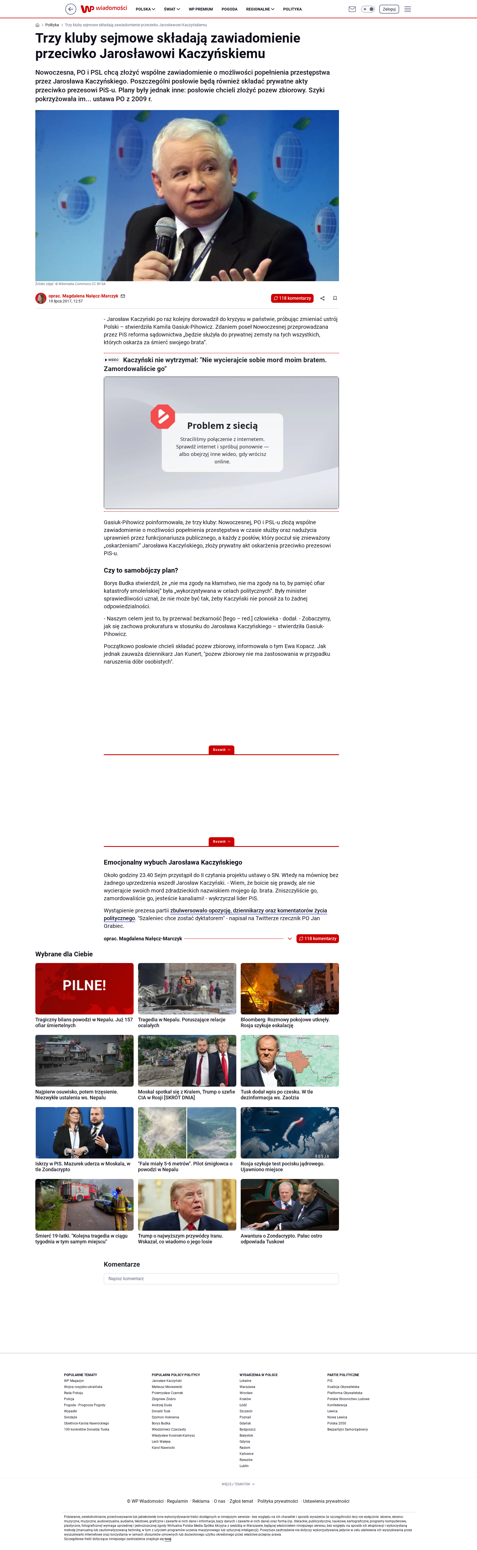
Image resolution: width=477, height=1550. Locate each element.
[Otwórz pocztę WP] (352, 9)
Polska (143, 9)
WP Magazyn (74, 1381)
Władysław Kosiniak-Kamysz (173, 1435)
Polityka (292, 9)
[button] (368, 9)
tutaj (168, 1539)
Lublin (244, 1466)
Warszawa (247, 1387)
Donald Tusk (161, 1411)
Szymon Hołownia (165, 1417)
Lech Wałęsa (161, 1442)
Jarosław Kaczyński (167, 1381)
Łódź (243, 1405)
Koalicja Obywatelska (343, 1387)
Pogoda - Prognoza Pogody (84, 1405)
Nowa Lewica (337, 1417)
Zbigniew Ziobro (164, 1399)
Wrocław (246, 1393)
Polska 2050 (336, 1423)
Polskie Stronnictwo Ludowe (348, 1399)
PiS (329, 1381)
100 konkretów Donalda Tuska (86, 1429)
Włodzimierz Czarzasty (169, 1429)
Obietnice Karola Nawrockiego (86, 1423)
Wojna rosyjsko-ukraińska (83, 1387)
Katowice (246, 1454)
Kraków (245, 1399)
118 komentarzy (295, 298)
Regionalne (258, 9)
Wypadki (70, 1411)
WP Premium (201, 9)
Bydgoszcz (248, 1429)
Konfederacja (337, 1405)
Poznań (245, 1417)
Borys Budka (161, 1423)
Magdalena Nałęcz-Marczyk (90, 296)
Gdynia (245, 1442)
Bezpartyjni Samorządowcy (347, 1429)
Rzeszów (246, 1460)
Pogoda (229, 9)
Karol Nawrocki (163, 1448)
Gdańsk (245, 1423)
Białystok (246, 1435)
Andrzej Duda (162, 1405)
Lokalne (245, 1381)
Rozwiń (219, 750)
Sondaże (70, 1417)
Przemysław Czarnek (167, 1393)
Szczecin (246, 1411)
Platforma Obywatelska (344, 1393)
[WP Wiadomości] (108, 9)
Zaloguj (389, 9)
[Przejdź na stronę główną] (70, 13)
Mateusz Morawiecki (167, 1387)
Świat (170, 9)
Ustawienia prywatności (325, 1501)
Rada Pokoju (73, 1393)
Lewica (332, 1411)
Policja (69, 1399)
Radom (245, 1448)
